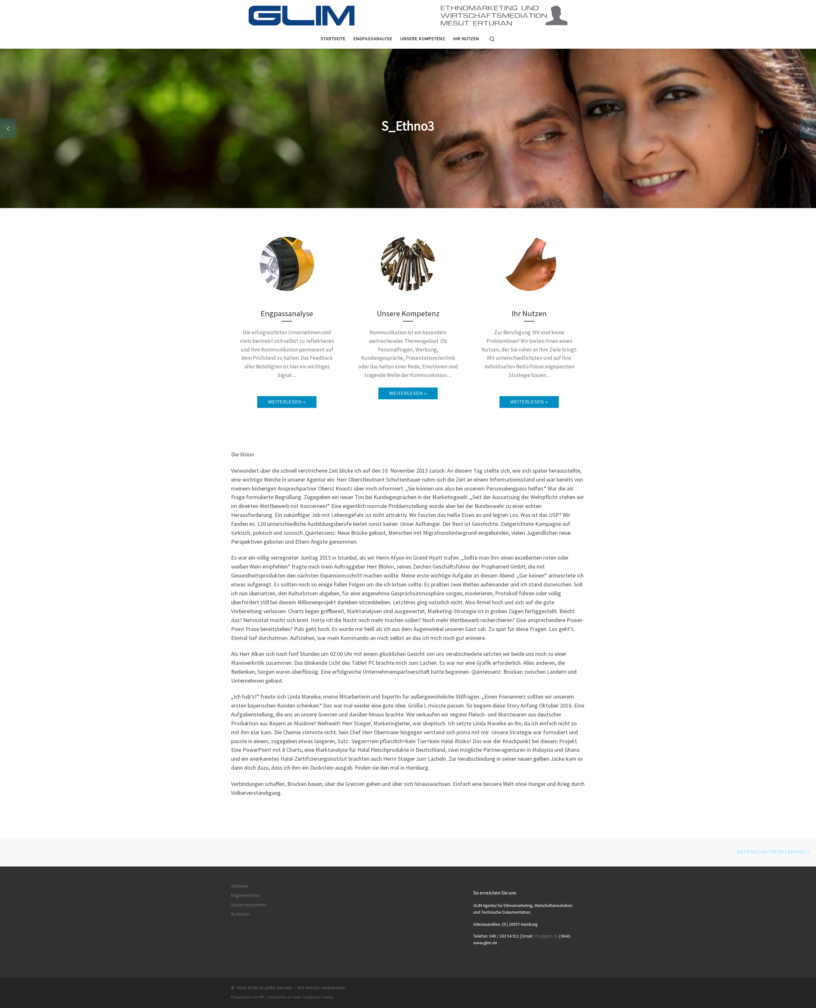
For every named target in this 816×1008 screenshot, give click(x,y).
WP (262, 997)
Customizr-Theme (317, 997)
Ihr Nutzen (240, 914)
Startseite (239, 886)
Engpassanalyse (245, 895)
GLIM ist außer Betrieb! (270, 987)
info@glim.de (546, 936)
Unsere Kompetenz (248, 905)
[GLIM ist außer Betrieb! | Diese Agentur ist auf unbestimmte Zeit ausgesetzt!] (408, 13)
